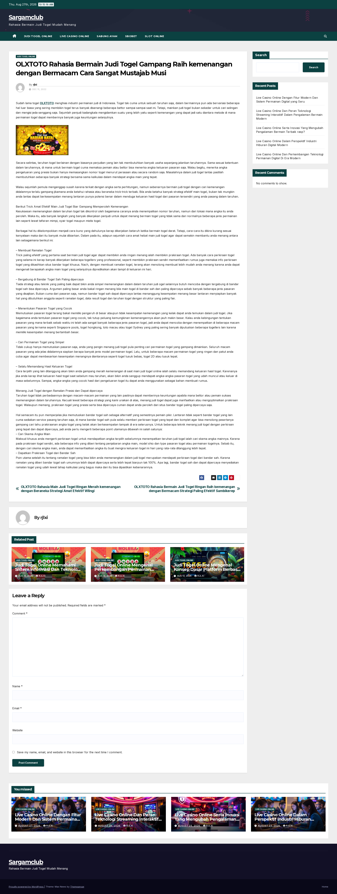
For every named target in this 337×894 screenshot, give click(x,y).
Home (325, 886)
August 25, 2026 (189, 825)
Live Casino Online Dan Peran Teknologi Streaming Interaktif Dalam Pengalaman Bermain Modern (289, 114)
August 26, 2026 (109, 825)
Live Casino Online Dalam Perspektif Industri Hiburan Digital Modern (283, 819)
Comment (20, 613)
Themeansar (77, 886)
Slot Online (154, 36)
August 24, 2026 (269, 825)
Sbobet (131, 36)
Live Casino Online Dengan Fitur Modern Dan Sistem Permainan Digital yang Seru (48, 819)
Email (17, 708)
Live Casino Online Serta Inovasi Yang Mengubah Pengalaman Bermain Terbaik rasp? (207, 819)
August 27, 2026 (29, 825)
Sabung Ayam (107, 36)
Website (17, 730)
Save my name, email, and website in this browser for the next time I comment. (69, 752)
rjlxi (35, 84)
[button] (325, 36)
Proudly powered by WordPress (26, 886)
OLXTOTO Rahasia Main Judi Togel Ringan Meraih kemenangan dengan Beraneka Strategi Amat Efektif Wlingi (71, 489)
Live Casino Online (74, 36)
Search (261, 55)
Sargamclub (26, 17)
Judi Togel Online (38, 36)
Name (17, 686)
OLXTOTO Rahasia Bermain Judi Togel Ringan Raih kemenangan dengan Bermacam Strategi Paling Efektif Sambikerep (184, 489)
